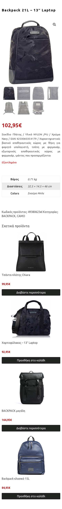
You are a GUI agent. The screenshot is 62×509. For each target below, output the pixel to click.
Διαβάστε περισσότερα (31, 292)
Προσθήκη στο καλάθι (31, 360)
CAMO (21, 216)
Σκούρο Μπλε (36, 193)
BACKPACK (9, 216)
